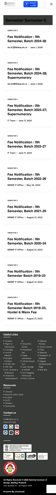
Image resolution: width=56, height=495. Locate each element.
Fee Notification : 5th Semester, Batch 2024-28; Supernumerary (27, 73)
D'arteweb (20, 491)
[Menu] (51, 4)
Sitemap (43, 353)
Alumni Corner (46, 347)
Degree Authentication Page (45, 364)
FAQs (42, 350)
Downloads (10, 406)
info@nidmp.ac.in (10, 419)
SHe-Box (43, 370)
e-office (8, 397)
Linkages (9, 350)
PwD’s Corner (28, 378)
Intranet (8, 392)
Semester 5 (12, 30)
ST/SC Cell (10, 364)
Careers (8, 341)
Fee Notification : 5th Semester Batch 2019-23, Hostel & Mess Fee (26, 308)
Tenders (8, 403)
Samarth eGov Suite (14, 395)
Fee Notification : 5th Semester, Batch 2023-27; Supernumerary (27, 110)
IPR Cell (8, 367)
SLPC (7, 400)
